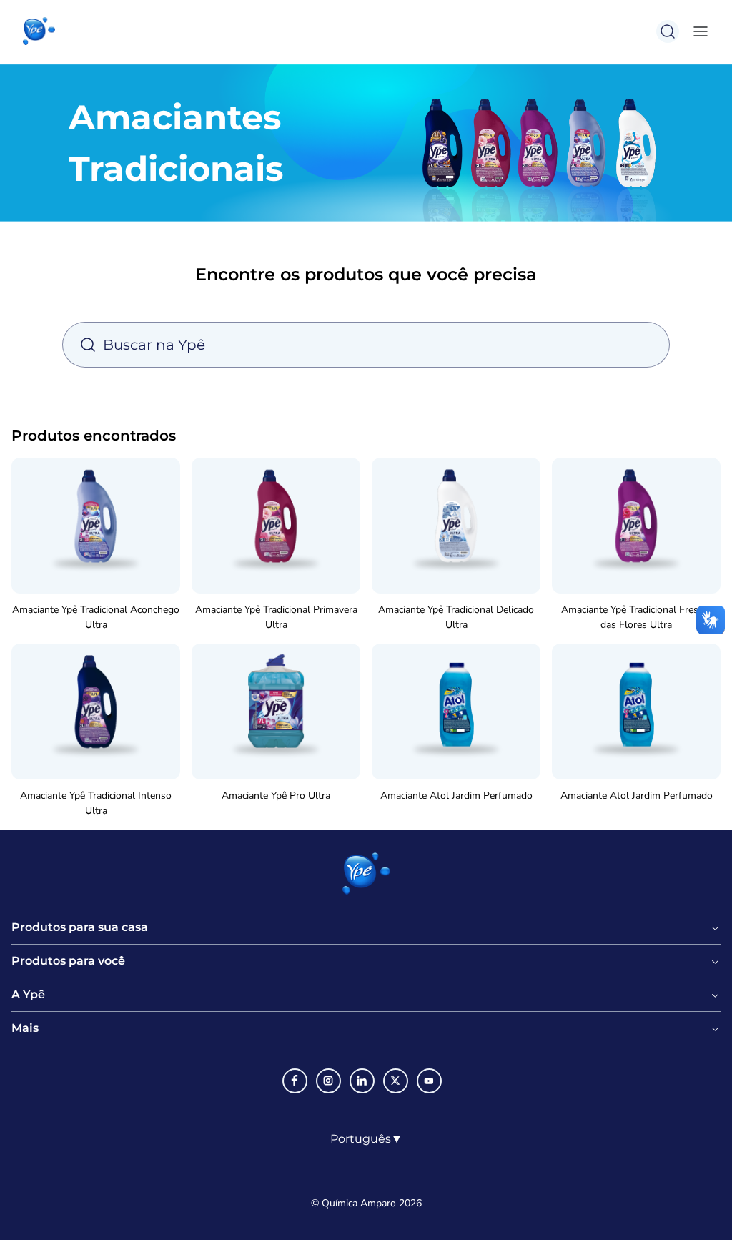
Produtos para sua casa (79, 927)
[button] (39, 31)
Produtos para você (68, 961)
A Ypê (28, 994)
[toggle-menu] (697, 31)
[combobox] (366, 1139)
